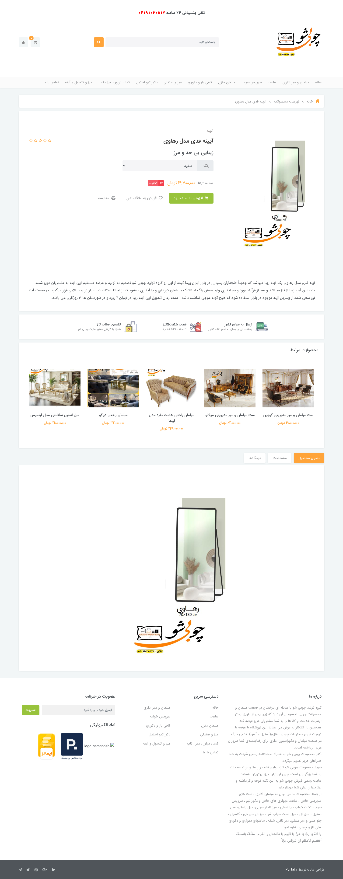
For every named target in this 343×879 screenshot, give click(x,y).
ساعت (272, 82)
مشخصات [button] (280, 458)
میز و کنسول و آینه (78, 82)
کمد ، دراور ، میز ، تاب (114, 82)
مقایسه (104, 198)
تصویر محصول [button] (309, 458)
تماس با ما (51, 82)
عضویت (30, 710)
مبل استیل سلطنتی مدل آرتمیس (54, 415)
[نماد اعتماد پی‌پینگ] (72, 746)
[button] (35, 42)
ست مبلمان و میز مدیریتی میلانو (230, 415)
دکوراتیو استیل (147, 82)
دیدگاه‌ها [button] (254, 458)
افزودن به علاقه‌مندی (142, 198)
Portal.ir (292, 869)
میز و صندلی (173, 82)
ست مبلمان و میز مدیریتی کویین (288, 415)
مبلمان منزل (226, 82)
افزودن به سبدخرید (189, 198)
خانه (318, 82)
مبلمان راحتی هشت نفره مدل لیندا (171, 418)
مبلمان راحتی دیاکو (113, 415)
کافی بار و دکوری (200, 82)
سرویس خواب (252, 82)
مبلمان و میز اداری (296, 82)
